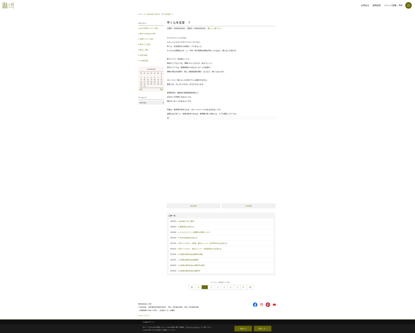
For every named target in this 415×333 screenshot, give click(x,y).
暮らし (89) (144, 50)
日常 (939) (143, 55)
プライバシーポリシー (193, 327)
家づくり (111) (145, 44)
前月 (141, 89)
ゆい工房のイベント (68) (149, 28)
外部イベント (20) (146, 39)
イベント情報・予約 (393, 5)
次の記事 (249, 206)
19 (151, 82)
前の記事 (193, 206)
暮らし (210, 28)
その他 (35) (144, 60)
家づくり (218, 28)
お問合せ (365, 5)
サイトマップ (144, 315)
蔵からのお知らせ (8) (147, 33)
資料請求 (377, 5)
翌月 (161, 89)
